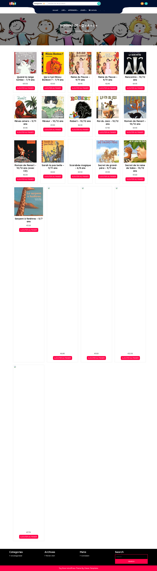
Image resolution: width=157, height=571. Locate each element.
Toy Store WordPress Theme (70, 568)
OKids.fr (67, 31)
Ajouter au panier (25, 88)
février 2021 (50, 556)
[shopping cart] (142, 3)
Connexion (85, 556)
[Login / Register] (146, 3)
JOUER (82, 10)
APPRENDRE (72, 10)
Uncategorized (16, 556)
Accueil (55, 10)
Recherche (99, 3)
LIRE (63, 10)
